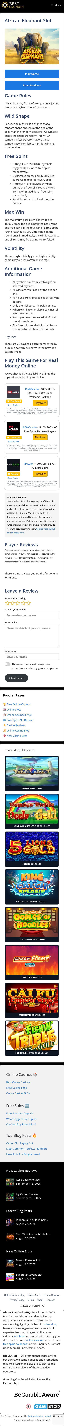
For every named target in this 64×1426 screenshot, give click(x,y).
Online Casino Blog (18, 730)
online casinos (34, 1340)
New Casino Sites (17, 736)
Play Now (40, 403)
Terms (30, 1299)
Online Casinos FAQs (19, 715)
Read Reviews (32, 85)
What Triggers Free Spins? (21, 1119)
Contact (50, 1299)
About (40, 1299)
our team (19, 1336)
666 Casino (30, 427)
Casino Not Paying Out (19, 1143)
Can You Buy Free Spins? (21, 1124)
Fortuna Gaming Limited (39, 1416)
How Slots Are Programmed (23, 1154)
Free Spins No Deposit (19, 720)
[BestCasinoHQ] (13, 5)
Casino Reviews (15, 725)
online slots (50, 1324)
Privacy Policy (16, 1299)
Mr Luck (28, 463)
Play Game (32, 74)
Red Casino (32, 389)
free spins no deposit (15, 1344)
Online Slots (13, 709)
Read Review (13, 405)
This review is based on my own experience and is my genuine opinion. (35, 666)
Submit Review (16, 678)
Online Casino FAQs (18, 1093)
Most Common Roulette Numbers (26, 1148)
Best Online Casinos (18, 704)
